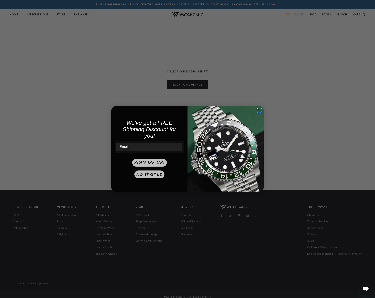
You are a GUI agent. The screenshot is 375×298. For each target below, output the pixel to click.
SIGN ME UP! (149, 162)
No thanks (149, 174)
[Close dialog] (259, 110)
